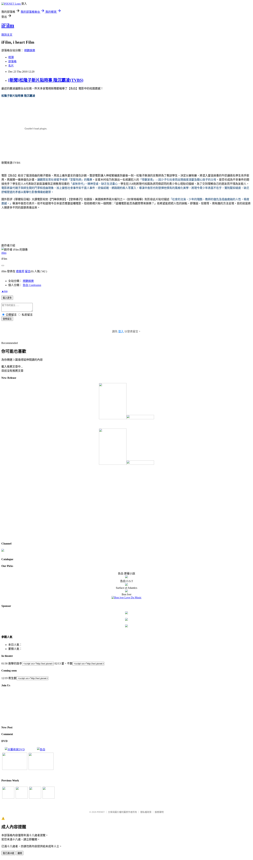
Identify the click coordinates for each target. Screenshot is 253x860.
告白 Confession (32, 285)
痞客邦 (20, 271)
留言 (27, 271)
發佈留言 (7, 319)
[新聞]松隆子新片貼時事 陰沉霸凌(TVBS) (45, 80)
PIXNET (101, 812)
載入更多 (7, 298)
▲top (4, 291)
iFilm (7, 25)
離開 (20, 853)
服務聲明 (159, 812)
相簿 (11, 57)
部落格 (12, 61)
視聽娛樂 (29, 50)
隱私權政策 (145, 812)
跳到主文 (6, 34)
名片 (11, 65)
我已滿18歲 (8, 853)
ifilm (3, 252)
